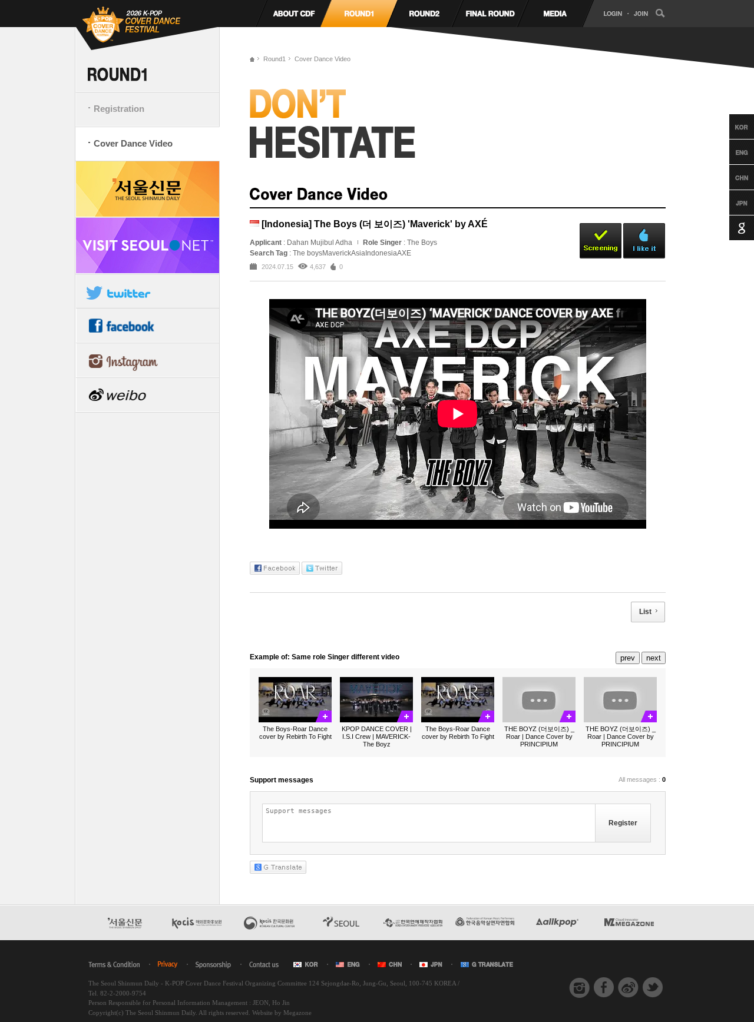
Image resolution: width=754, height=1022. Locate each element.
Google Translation (730, 227)
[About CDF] (293, 13)
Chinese (730, 177)
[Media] (555, 13)
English (730, 152)
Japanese (730, 202)
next (653, 657)
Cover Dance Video (133, 143)
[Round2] (424, 13)
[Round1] (359, 13)
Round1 (274, 58)
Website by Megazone (282, 1012)
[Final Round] (489, 13)
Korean (730, 126)
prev (627, 657)
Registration (119, 109)
